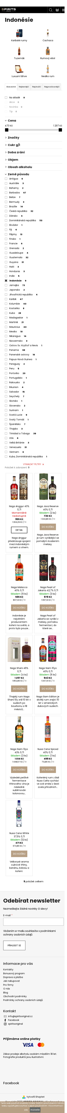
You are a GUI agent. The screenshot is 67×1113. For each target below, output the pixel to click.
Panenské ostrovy (22, 354)
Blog (5, 992)
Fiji (13, 229)
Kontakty (8, 969)
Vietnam (16, 452)
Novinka (15, 106)
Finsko (14, 239)
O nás (6, 988)
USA (13, 438)
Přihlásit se (14, 945)
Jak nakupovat (11, 981)
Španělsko (17, 424)
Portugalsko (18, 377)
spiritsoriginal (15, 1023)
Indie (14, 276)
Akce (14, 102)
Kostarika (16, 308)
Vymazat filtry (32, 464)
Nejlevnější (24, 86)
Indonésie (17, 280)
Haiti (14, 266)
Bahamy (16, 188)
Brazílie (16, 206)
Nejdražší (36, 86)
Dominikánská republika (25, 220)
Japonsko (17, 289)
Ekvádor (15, 225)
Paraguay (17, 364)
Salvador (17, 391)
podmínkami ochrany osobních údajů (29, 932)
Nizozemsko (18, 340)
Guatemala (18, 257)
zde (26, 1109)
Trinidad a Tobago (22, 433)
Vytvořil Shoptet (36, 1096)
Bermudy (16, 202)
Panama (17, 350)
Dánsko (16, 215)
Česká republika (21, 211)
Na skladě (17, 97)
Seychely (16, 396)
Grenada (16, 248)
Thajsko (16, 428)
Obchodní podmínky (15, 996)
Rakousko (17, 382)
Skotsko (15, 401)
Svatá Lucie (18, 414)
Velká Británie (19, 442)
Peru (14, 368)
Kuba (15, 313)
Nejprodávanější (52, 86)
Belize (14, 197)
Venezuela (18, 447)
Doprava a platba (13, 977)
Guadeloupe (18, 252)
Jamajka (17, 285)
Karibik (16, 299)
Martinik (16, 322)
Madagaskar (18, 317)
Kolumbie (17, 303)
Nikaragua (17, 336)
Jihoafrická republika (23, 294)
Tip (13, 111)
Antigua (16, 178)
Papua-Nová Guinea (22, 359)
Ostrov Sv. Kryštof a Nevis (25, 345)
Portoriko (17, 373)
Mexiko (16, 331)
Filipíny (15, 234)
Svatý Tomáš (18, 419)
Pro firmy (8, 985)
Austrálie (16, 183)
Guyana (16, 262)
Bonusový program (14, 973)
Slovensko (17, 405)
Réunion (16, 387)
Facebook (13, 1020)
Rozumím (35, 1109)
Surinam (16, 410)
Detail (19, 530)
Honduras (17, 271)
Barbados (17, 192)
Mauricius (18, 327)
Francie (15, 243)
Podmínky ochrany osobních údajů (23, 1000)
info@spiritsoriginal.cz (20, 1016)
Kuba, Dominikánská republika (28, 456)
